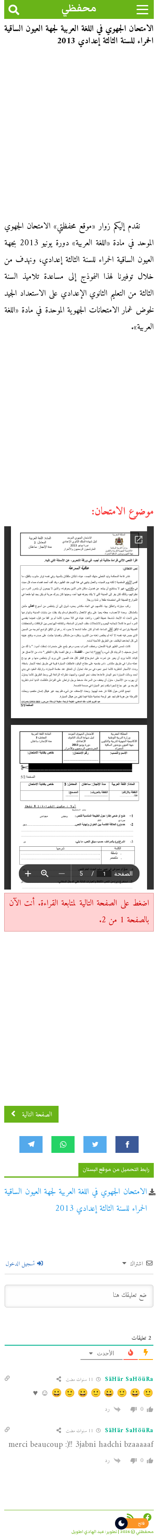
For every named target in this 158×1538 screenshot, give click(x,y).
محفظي (79, 8)
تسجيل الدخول (20, 1264)
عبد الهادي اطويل (88, 1531)
